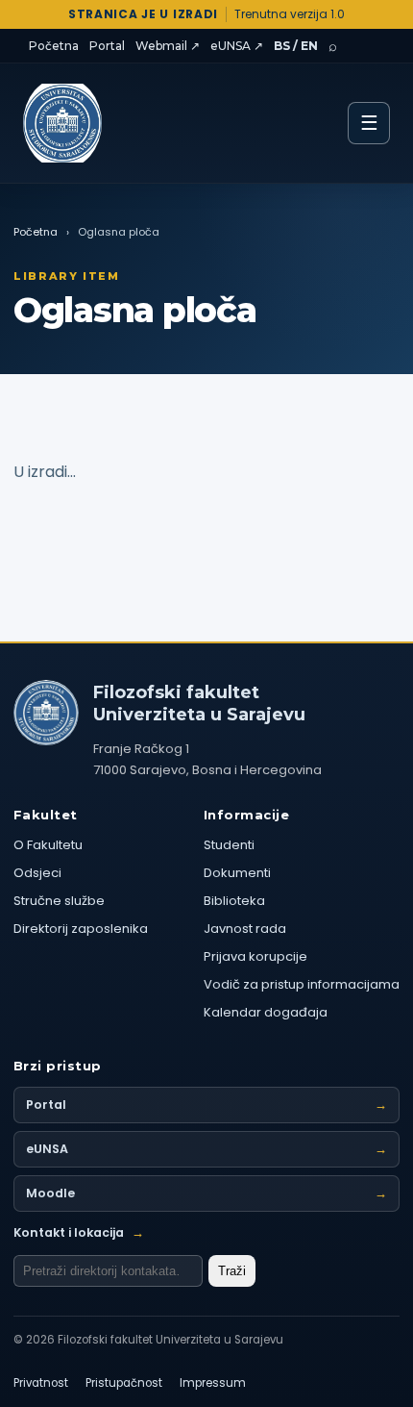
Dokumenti (237, 873)
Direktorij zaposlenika (80, 928)
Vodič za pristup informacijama (302, 984)
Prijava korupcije (255, 956)
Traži (232, 1271)
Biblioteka (234, 901)
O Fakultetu (48, 845)
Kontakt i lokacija (78, 1232)
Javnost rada (245, 928)
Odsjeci (37, 873)
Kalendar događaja (266, 1012)
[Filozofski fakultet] (46, 712)
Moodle (206, 1193)
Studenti (229, 845)
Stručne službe (59, 901)
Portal (107, 45)
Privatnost (40, 1383)
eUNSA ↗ (236, 45)
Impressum (213, 1383)
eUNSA (206, 1149)
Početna (54, 45)
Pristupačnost (123, 1383)
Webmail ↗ (167, 45)
